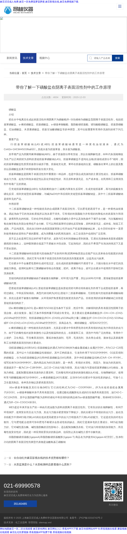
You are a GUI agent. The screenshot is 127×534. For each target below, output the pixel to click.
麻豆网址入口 (55, 528)
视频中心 (44, 58)
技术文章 (28, 58)
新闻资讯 (12, 58)
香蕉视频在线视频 (62, 532)
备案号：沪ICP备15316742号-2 (86, 517)
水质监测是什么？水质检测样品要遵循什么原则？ (43, 464)
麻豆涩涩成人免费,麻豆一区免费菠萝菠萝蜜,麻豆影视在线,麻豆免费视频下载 (39, 1)
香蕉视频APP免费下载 (40, 532)
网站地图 (4, 528)
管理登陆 (33, 522)
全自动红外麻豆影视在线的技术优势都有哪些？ (41, 457)
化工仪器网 (21, 522)
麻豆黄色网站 (40, 528)
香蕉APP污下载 (70, 528)
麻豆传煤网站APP (88, 528)
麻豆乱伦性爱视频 (19, 532)
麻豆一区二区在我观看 (20, 528)
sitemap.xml (45, 522)
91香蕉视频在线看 (107, 528)
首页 (24, 73)
